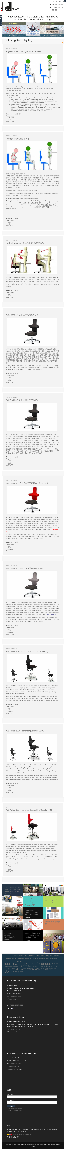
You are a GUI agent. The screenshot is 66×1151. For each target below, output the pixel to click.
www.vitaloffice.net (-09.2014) (22, 1134)
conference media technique (12, 958)
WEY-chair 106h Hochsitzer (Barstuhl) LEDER (25, 731)
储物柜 (36, 966)
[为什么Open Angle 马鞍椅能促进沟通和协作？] (32, 260)
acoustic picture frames (19, 955)
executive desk (43, 958)
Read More (12, 890)
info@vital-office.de (58, 7)
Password (10, 1100)
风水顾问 (15, 971)
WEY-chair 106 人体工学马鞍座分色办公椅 (24, 568)
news (19, 961)
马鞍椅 (9, 222)
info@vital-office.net (15, 1029)
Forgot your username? (15, 1110)
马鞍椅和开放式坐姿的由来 (17, 139)
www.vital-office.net (15, 1032)
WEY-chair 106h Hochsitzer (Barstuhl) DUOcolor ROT (29, 810)
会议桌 (32, 966)
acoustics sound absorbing (37, 956)
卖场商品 (10, 381)
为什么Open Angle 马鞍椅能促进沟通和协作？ (26, 243)
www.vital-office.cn (15, 1066)
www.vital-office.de (15, 999)
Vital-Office (10, 6)
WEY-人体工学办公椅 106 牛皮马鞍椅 (22, 400)
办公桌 (56, 966)
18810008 (13, 209)
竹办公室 (44, 969)
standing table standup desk (11, 966)
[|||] (32, 68)
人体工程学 (18, 114)
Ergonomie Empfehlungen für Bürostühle (23, 51)
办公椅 (9, 119)
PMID (8, 209)
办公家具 (49, 966)
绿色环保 (51, 969)
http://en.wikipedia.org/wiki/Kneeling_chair (24, 190)
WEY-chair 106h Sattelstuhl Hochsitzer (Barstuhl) (27, 652)
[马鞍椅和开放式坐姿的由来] (32, 155)
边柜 (55, 968)
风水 (7, 971)
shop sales (55, 963)
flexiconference (54, 958)
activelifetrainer (54, 955)
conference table (28, 958)
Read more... (10, 121)
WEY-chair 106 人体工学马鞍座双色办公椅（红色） (28, 483)
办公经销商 (12, 968)
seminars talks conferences (28, 963)
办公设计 (21, 969)
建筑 (37, 969)
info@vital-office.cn (15, 1063)
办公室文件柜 (42, 966)
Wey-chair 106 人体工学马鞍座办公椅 (22, 315)
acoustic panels (9, 955)
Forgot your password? (15, 1108)
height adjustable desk (11, 961)
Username (10, 1094)
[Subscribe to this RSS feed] (62, 42)
